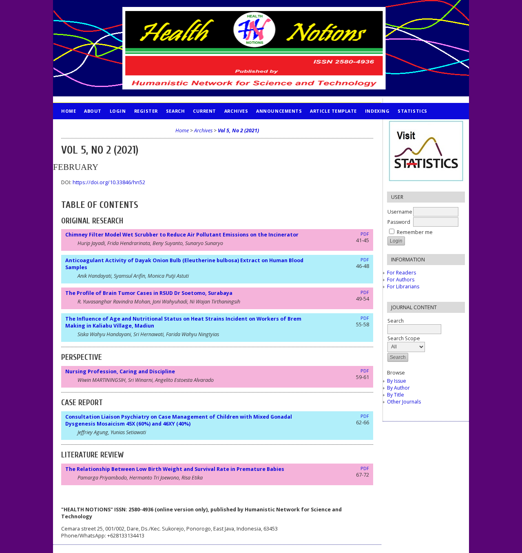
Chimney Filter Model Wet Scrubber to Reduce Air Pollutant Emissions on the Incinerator (182, 234)
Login (118, 111)
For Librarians (403, 286)
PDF (365, 234)
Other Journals (404, 401)
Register (146, 111)
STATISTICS (412, 111)
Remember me (415, 232)
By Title (395, 394)
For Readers (401, 272)
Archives (236, 111)
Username (399, 211)
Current (204, 111)
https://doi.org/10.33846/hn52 (109, 182)
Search (175, 111)
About (93, 111)
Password (398, 222)
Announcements (279, 111)
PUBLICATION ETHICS (88, 127)
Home (68, 111)
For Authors (400, 279)
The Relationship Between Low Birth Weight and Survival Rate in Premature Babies (174, 469)
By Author (398, 387)
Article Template (333, 111)
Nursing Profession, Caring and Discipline (120, 371)
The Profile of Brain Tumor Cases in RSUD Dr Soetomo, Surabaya (148, 293)
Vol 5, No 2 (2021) (238, 130)
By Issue (396, 380)
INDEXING (377, 111)
